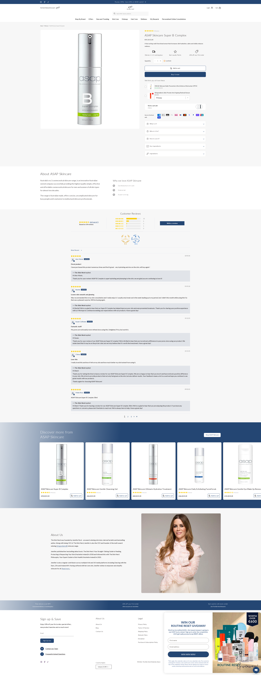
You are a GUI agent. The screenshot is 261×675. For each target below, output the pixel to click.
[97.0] (125, 239)
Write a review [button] (172, 223)
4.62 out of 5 (94, 222)
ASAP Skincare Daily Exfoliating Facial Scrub (197, 489)
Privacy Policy (142, 624)
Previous (255, 436)
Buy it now (175, 74)
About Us (99, 624)
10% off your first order (130, 604)
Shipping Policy (143, 631)
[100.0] (136, 239)
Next (259, 436)
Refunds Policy (143, 635)
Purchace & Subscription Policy (148, 642)
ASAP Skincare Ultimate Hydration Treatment (152, 489)
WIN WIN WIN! (188, 654)
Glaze (158, 662)
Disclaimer (141, 639)
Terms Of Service (143, 628)
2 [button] (127, 417)
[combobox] (130, 14)
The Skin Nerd (147, 662)
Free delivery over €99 (42, 604)
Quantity (148, 61)
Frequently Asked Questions (55, 654)
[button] (80, 19)
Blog (97, 628)
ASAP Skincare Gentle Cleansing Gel (102, 489)
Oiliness (46, 25)
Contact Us (99, 631)
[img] (76, 256)
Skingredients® (62, 546)
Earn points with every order (218, 604)
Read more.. (66, 568)
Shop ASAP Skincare (212, 435)
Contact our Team (51, 649)
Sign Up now (47, 641)
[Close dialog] (256, 616)
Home (41, 25)
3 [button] (131, 417)
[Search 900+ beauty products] (114, 14)
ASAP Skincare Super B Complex (57, 25)
